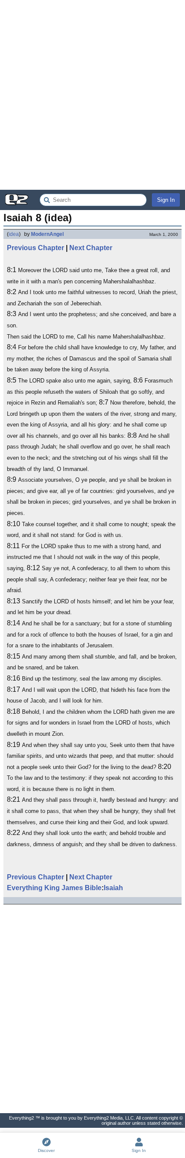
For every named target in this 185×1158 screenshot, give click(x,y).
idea (14, 234)
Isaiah (113, 887)
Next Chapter (90, 247)
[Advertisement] (92, 95)
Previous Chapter (35, 247)
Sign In (166, 200)
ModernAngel (47, 234)
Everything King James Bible (54, 887)
